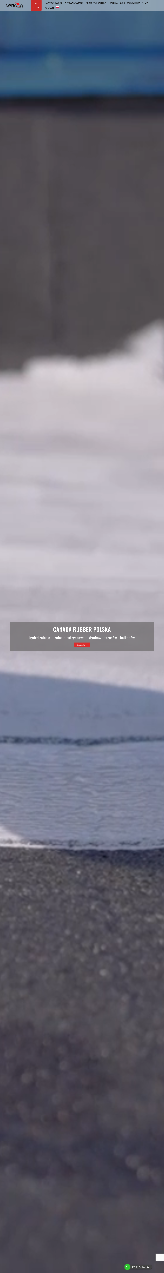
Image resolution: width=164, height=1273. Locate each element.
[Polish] (57, 7)
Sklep (36, 7)
